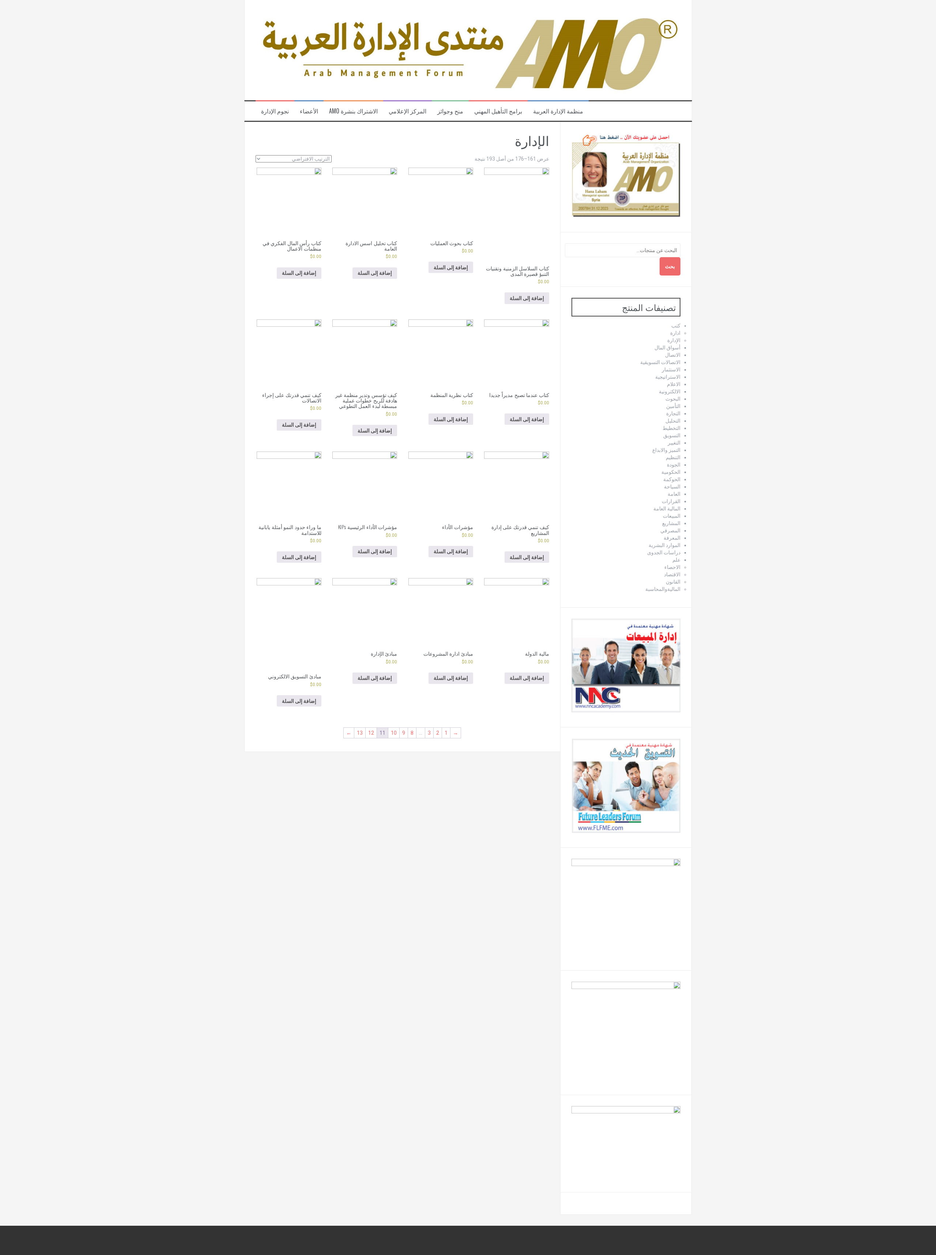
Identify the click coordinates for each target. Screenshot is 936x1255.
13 (360, 733)
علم (676, 560)
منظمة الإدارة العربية (558, 111)
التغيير (674, 443)
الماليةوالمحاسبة (662, 589)
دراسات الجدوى (663, 552)
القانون (673, 582)
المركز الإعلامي (407, 111)
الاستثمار (671, 369)
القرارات (671, 501)
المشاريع (671, 523)
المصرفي (670, 530)
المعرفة (672, 538)
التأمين (673, 406)
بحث (670, 266)
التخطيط (671, 428)
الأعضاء (309, 111)
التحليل (672, 421)
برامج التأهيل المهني (498, 111)
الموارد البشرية (664, 545)
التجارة (673, 413)
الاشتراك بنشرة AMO (353, 111)
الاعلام (673, 384)
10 (394, 733)
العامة (674, 494)
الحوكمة (671, 479)
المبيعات (671, 516)
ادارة (675, 333)
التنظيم (673, 457)
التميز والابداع (666, 450)
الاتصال (672, 355)
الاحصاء (672, 567)
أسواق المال (667, 348)
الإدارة (673, 340)
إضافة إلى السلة (527, 298)
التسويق (671, 435)
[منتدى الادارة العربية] (468, 50)
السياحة (672, 487)
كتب (675, 326)
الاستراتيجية (667, 377)
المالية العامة (666, 509)
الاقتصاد (672, 574)
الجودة (673, 465)
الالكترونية (669, 391)
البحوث (672, 399)
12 (371, 733)
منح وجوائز (450, 111)
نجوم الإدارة (275, 111)
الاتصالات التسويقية (660, 362)
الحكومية (670, 472)
